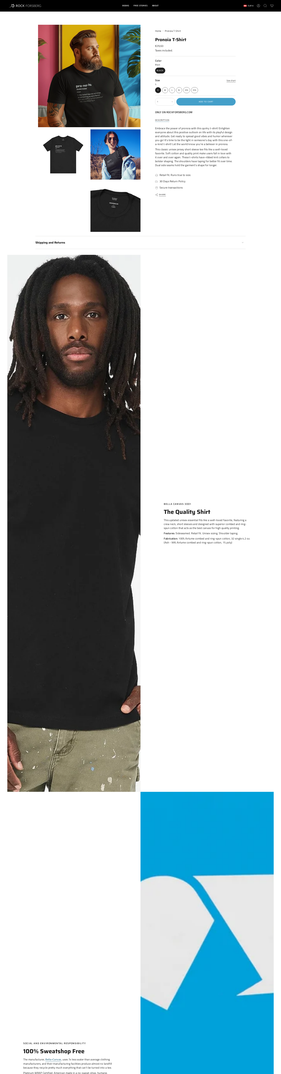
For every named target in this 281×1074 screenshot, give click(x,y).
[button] (125, 5)
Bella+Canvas (53, 1059)
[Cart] (272, 5)
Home (158, 31)
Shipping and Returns (50, 242)
